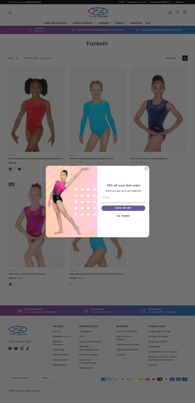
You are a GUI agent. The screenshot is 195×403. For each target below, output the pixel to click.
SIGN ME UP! (123, 208)
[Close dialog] (146, 168)
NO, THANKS (123, 216)
